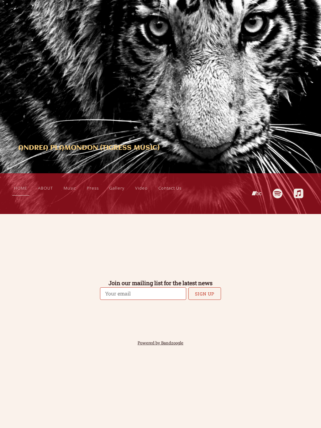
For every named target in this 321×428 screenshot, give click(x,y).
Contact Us (170, 188)
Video (141, 188)
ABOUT (45, 188)
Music (70, 188)
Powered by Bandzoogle (160, 342)
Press (93, 188)
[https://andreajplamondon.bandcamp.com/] (256, 193)
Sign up (204, 294)
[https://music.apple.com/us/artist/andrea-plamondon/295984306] (298, 193)
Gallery (116, 188)
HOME (20, 188)
